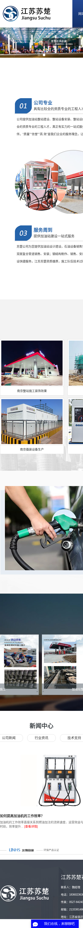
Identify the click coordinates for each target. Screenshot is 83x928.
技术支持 (74, 738)
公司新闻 (9, 738)
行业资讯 (41, 738)
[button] (39, 55)
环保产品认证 (51, 850)
